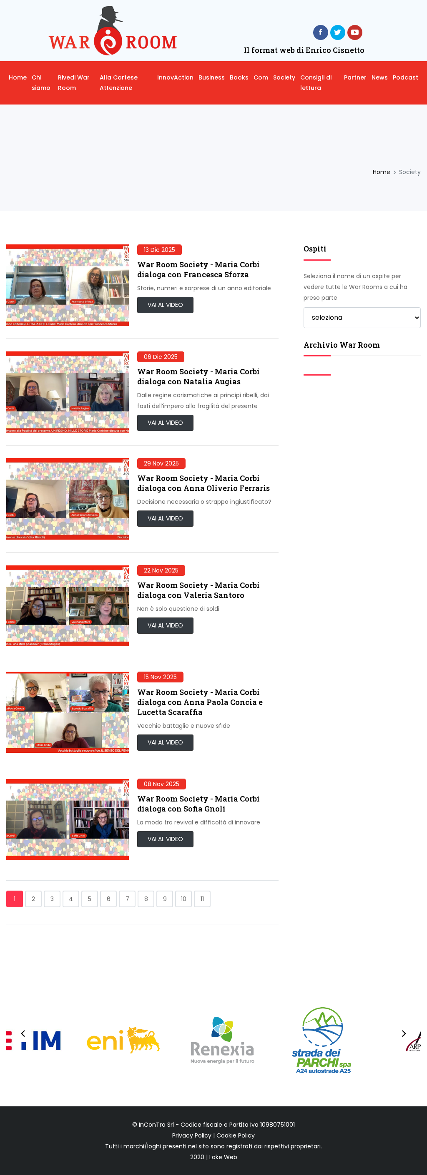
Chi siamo (41, 82)
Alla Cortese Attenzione (119, 82)
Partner (355, 77)
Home (18, 77)
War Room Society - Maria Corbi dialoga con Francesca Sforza (198, 269)
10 (183, 899)
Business (211, 77)
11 (202, 899)
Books (239, 77)
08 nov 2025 (161, 784)
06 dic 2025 (161, 357)
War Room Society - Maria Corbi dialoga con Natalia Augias (198, 376)
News (380, 77)
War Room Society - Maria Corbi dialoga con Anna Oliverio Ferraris (203, 483)
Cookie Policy (235, 1135)
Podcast (405, 77)
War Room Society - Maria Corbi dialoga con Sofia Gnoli (198, 804)
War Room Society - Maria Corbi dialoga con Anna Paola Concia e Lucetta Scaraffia (200, 702)
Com (261, 77)
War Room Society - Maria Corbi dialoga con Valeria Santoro (198, 590)
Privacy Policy (191, 1135)
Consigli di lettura (316, 82)
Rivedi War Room (74, 82)
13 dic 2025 (159, 250)
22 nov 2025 (161, 570)
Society (284, 77)
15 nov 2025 (160, 677)
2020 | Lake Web (213, 1157)
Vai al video (165, 305)
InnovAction (175, 77)
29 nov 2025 (161, 463)
